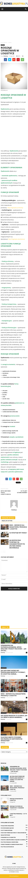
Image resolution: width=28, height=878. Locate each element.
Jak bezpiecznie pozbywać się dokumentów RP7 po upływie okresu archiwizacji (17, 544)
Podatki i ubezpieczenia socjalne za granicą (13, 839)
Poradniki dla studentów (8, 837)
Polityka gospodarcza (7, 846)
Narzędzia (3, 734)
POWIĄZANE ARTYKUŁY (8, 518)
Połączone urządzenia (7, 825)
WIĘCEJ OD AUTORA (7, 520)
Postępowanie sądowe (7, 828)
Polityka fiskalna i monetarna (9, 842)
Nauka (2, 642)
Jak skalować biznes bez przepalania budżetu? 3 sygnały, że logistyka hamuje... (13, 672)
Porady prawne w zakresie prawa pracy (12, 844)
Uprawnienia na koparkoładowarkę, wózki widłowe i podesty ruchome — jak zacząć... (13, 648)
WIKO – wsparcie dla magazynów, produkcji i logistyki (18, 527)
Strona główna (4, 42)
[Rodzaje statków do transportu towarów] (5, 808)
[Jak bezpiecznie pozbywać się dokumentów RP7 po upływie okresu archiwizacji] (5, 542)
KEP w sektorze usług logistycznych (6, 492)
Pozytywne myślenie (6, 830)
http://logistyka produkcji (15, 208)
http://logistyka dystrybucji (16, 239)
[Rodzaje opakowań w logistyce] (5, 800)
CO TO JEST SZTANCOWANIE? (22, 491)
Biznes (2, 45)
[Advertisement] (14, 26)
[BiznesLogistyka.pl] (14, 3)
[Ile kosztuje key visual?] (5, 534)
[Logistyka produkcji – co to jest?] (5, 815)
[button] (26, 9)
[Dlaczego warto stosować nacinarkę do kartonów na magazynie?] (14, 728)
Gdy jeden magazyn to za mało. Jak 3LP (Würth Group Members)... (14, 716)
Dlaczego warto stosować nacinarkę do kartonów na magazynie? (11, 739)
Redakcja (6, 56)
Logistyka (3, 668)
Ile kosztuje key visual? (18, 533)
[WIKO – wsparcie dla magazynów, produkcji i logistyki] (5, 527)
